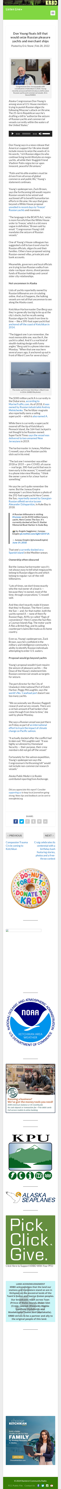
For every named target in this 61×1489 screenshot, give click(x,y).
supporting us (15, 792)
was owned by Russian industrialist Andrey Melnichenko (29, 407)
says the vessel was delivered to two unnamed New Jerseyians (29, 438)
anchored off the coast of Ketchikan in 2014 (29, 326)
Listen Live (13, 9)
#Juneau (16, 517)
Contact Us (30, 1485)
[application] (30, 134)
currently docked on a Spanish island (26, 551)
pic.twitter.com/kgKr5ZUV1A (34, 533)
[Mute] (40, 133)
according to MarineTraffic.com (24, 403)
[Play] (12, 133)
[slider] (46, 133)
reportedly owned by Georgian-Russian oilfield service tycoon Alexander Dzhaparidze (30, 501)
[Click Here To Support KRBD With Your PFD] (30, 1240)
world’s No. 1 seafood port (23, 693)
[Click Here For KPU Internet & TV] (30, 1157)
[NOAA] (30, 1022)
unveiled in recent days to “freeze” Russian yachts (27, 209)
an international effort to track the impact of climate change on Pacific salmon (28, 727)
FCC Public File (15, 1485)
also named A (40, 416)
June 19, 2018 (19, 542)
